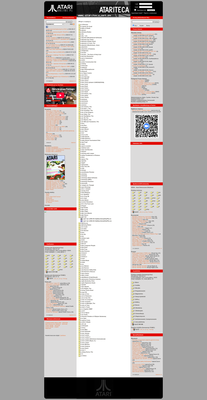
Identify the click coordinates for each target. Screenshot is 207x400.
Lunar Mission (85, 344)
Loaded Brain (84, 260)
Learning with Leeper (87, 153)
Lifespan (83, 205)
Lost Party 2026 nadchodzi (54, 49)
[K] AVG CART (136, 63)
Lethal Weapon (85, 192)
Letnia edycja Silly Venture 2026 (55, 35)
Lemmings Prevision (87, 181)
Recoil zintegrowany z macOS (55, 73)
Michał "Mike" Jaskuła (138, 222)
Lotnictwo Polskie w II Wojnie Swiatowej (93, 316)
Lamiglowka (84, 50)
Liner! (82, 232)
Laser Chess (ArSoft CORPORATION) (92, 82)
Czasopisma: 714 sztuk (53, 181)
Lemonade (83, 183)
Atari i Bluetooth (136, 342)
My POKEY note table (138, 57)
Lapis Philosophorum (87, 69)
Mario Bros (49, 292)
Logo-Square (84, 286)
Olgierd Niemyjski (137, 245)
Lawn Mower (84, 129)
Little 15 (83, 243)
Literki (82, 240)
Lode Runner (84, 268)
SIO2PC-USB (136, 344)
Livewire (83, 255)
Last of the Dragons (86, 112)
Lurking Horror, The (86, 352)
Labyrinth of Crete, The (87, 43)
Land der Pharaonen (86, 56)
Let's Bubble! (84, 194)
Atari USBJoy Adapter (138, 256)
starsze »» (72, 81)
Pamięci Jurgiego (51, 37)
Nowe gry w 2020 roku (52, 121)
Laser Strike (84, 95)
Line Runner (84, 230)
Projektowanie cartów (138, 350)
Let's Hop (83, 198)
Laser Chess (84, 80)
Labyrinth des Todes (87, 39)
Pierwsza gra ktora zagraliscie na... (142, 40)
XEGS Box (135, 367)
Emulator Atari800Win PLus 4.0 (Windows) (58, 148)
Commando (49, 290)
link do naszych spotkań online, (141, 110)
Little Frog (83, 249)
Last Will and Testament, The (89, 121)
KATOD (134, 226)
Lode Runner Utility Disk (88, 270)
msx (153, 201)
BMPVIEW (49, 133)
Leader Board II (85, 138)
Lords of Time (84, 305)
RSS (71, 24)
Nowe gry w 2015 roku (52, 129)
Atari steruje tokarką (138, 371)
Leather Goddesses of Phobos (90, 155)
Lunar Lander (84, 335)
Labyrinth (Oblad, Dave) (88, 41)
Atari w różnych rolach (138, 368)
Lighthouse (84, 223)
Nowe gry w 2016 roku (52, 128)
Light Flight (84, 211)
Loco (82, 264)
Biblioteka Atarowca (51, 154)
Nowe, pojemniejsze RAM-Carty (141, 253)
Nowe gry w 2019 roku (52, 122)
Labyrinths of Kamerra (87, 49)
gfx (159, 195)
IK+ (133, 68)
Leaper (82, 144)
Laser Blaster (84, 78)
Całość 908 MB (138, 324)
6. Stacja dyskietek (139, 296)
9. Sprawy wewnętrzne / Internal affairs (143, 91)
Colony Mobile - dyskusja (52, 325)
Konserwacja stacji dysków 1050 (55, 118)
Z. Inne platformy (139, 322)
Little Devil (83, 247)
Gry (136, 25)
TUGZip (65, 278)
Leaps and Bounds (86, 149)
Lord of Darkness (86, 296)
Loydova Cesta (85, 320)
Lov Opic (83, 318)
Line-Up (83, 234)
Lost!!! (82, 311)
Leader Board (84, 136)
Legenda (83, 161)
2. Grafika (136, 285)
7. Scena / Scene (137, 88)
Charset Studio (136, 48)
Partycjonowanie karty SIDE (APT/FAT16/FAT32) (60, 131)
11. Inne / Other (136, 94)
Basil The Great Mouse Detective (55, 306)
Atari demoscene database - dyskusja (56, 324)
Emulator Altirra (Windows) (53, 151)
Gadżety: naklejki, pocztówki (140, 260)
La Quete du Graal (86, 26)
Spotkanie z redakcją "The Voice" (55, 55)
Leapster (83, 151)
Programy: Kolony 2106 (139, 257)
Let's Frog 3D (84, 196)
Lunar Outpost (85, 346)
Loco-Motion (84, 266)
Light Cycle (84, 209)
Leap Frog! (84, 142)
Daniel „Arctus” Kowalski (139, 225)
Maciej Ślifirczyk (137, 241)
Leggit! (82, 162)
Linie (82, 236)
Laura (82, 123)
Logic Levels (84, 275)
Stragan (133, 251)
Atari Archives (50, 199)
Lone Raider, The (85, 288)
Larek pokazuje (50, 125)
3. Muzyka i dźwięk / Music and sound (143, 83)
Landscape (84, 65)
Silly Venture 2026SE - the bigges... (142, 71)
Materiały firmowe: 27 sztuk (54, 185)
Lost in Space (84, 312)
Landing (83, 63)
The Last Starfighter (52, 303)
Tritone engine (50, 138)
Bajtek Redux (50, 189)
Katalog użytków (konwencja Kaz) (142, 274)
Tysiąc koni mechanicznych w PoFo (56, 29)
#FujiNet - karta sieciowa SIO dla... (142, 54)
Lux (81, 353)
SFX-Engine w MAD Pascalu (54, 112)
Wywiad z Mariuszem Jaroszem (141, 216)
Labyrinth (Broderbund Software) (91, 37)
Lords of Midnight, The (87, 303)
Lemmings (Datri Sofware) (88, 177)
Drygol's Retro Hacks (52, 201)
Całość (51, 278)
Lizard (82, 258)
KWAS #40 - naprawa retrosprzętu (56, 63)
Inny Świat (49, 309)
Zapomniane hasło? (137, 13)
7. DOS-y (136, 299)
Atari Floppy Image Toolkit (53, 69)
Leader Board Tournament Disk (90, 140)
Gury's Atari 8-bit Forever (53, 196)
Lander (82, 60)
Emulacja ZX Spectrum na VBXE (55, 126)
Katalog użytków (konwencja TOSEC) (143, 327)
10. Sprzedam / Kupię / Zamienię (141, 93)
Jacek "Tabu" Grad (137, 238)
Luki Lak (83, 324)
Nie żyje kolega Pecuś (52, 45)
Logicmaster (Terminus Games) (90, 279)
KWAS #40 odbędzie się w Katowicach (57, 76)
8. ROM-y (136, 302)
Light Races (84, 215)
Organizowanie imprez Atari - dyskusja (56, 322)
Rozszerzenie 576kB (138, 364)
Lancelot (83, 52)
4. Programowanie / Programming (142, 84)
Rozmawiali (134, 215)
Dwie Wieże (49, 305)
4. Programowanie (139, 291)
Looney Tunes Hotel (86, 290)
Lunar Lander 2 (85, 337)
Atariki (47, 193)
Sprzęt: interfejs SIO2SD (139, 267)
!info (147, 198)
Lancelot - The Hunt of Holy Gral (90, 54)
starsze (73, 142)
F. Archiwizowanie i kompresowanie (144, 319)
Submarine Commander (53, 284)
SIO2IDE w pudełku (138, 370)
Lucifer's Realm (85, 322)
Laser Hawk (84, 91)
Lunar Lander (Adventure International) (92, 339)
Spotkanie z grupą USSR (53, 59)
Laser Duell (84, 86)
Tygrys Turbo (136, 353)
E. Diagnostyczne (139, 316)
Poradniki (48, 109)
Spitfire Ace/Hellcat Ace (52, 299)
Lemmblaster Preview (87, 172)
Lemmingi (83, 176)
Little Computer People (87, 245)
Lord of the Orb (85, 298)
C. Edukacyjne (138, 310)
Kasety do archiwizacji (138, 65)
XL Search (49, 202)
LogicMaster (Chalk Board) (89, 277)
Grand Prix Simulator (52, 312)
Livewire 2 (83, 256)
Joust (47, 289)
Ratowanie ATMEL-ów (138, 348)
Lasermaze (83, 103)
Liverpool (83, 253)
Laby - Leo (83, 36)
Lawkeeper (83, 127)
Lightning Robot (85, 225)
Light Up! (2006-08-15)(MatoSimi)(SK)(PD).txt (96, 219)
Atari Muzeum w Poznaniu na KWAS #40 (57, 42)
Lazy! (82, 133)
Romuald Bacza (136, 229)
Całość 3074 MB (53, 272)
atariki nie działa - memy (139, 45)
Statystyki (48, 328)
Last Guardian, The (86, 110)
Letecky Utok (84, 190)
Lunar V (83, 350)
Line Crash (83, 227)
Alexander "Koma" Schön (139, 239)
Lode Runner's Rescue (87, 271)
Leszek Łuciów (136, 232)
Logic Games (84, 273)
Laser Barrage (84, 77)
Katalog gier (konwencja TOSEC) (55, 275)
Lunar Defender (85, 331)
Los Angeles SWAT (86, 309)
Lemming (83, 174)
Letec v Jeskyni (85, 189)
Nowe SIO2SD (136, 345)
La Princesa (84, 24)
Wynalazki (134, 338)
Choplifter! (49, 287)
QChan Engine (50, 139)
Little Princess (85, 251)
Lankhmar (83, 67)
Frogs (47, 286)
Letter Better (84, 200)
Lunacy (82, 327)
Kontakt (47, 205)
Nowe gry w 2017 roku (52, 123)
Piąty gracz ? (136, 60)
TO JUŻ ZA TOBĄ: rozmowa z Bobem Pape (145, 234)
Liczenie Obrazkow (86, 202)
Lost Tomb (83, 314)
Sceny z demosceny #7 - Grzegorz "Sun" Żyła (59, 46)
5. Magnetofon (138, 293)
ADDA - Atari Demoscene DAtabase (142, 187)
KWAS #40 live (50, 58)
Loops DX (83, 292)
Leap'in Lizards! (85, 146)
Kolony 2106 (49, 296)
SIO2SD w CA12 (137, 347)
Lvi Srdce (83, 355)
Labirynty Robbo (85, 32)
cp (159, 192)
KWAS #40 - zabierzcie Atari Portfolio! (57, 60)
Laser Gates (84, 88)
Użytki (141, 25)
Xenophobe (49, 293)
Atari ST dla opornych (52, 135)
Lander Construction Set (88, 62)
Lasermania (84, 101)
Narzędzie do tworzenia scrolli (54, 113)
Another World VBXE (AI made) (141, 42)
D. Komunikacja (138, 313)
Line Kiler (83, 228)
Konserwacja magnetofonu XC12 (55, 119)
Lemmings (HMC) (86, 179)
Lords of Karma (85, 301)
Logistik (83, 284)
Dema (148, 25)
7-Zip (60, 278)
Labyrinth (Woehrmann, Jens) (89, 45)
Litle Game (83, 242)
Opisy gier (48, 282)
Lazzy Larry (84, 134)
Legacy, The (84, 159)
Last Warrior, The (85, 119)
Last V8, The (84, 118)
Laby (82, 34)
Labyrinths (83, 47)
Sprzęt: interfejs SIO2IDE (139, 266)
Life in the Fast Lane (87, 204)
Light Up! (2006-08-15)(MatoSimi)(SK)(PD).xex (97, 221)
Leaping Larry (84, 148)
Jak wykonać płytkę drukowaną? (141, 361)
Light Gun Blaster (86, 213)
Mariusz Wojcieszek (138, 228)
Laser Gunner (84, 90)
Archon (48, 302)
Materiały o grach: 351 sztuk (54, 186)
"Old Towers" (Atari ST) (53, 283)
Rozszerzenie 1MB (137, 355)
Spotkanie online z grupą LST (54, 70)
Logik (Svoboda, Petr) (87, 281)
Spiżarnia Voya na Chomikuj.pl (54, 188)
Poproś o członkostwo (150, 13)
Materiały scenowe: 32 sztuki (54, 182)
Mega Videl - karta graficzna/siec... (142, 74)
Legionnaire (84, 164)
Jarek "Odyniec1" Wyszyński (140, 242)
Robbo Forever (50, 294)
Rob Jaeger (135, 236)
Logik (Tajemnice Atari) (87, 283)
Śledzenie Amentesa (138, 231)
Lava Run (83, 125)
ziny (147, 209)
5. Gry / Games (136, 86)
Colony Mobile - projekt (52, 327)
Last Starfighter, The (86, 116)
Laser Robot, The (86, 93)
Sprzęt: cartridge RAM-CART (140, 261)
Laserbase (83, 99)
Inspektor (49, 310)
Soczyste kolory (137, 365)
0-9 (48, 255)
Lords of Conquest (86, 299)
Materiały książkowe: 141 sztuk (55, 183)
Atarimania (49, 198)
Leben (82, 157)
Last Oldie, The (85, 114)
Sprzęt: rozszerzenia (138, 259)
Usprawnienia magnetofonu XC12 (55, 116)
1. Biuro (136, 282)
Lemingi (83, 170)
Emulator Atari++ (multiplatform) (55, 150)
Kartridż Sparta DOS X (52, 115)
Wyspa (48, 300)
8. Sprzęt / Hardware (138, 90)
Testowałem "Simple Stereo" (140, 354)
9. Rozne (136, 305)
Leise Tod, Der (85, 166)
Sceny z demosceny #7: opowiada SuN (57, 39)
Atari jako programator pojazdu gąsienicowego (145, 340)
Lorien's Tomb (85, 307)
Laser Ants (83, 75)
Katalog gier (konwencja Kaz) (54, 247)
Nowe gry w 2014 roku (52, 136)
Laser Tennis (84, 97)
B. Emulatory (137, 308)
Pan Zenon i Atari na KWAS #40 (55, 52)
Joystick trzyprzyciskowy (139, 357)
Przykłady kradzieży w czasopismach (143, 34)
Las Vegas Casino (86, 73)
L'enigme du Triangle (87, 185)
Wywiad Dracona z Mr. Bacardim (141, 218)
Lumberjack (84, 325)
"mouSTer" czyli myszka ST (140, 254)
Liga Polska (84, 207)
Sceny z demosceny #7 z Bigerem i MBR (58, 66)
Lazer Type (83, 131)
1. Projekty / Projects (138, 80)
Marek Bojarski (136, 244)
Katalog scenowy (136, 190)
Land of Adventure (86, 58)
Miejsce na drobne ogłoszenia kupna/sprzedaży (146, 263)
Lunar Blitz (84, 329)
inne (61, 269)
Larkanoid (83, 71)
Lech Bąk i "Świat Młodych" (140, 221)
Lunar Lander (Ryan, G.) (88, 340)
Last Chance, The (86, 106)
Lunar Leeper (84, 342)
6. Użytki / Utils (136, 87)
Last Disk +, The (85, 108)
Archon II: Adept (51, 297)
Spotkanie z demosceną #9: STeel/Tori (57, 32)
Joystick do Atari (137, 351)
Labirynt (83, 30)
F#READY (135, 224)
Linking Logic (84, 238)
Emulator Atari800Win (52, 147)
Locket (82, 262)
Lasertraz (83, 105)
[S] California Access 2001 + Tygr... (142, 37)
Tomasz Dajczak (137, 219)
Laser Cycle (84, 84)
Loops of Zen (84, 294)
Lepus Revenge (85, 187)
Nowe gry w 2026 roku (52, 110)
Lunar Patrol (84, 348)
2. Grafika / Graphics (138, 81)
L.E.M (82, 168)
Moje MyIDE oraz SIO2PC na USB (142, 358)
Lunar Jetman (84, 333)
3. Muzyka (136, 288)
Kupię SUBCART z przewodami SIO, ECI (144, 51)
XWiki (47, 195)
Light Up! (83, 217)
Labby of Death (85, 28)
